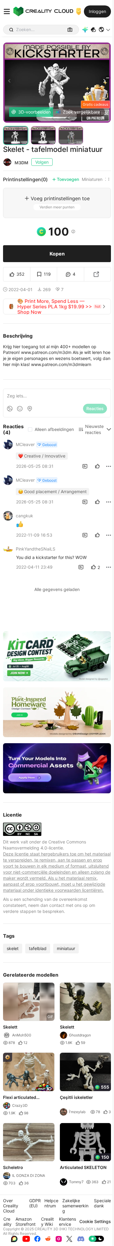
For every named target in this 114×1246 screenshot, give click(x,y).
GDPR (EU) (35, 1203)
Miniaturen (92, 179)
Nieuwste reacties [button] (94, 429)
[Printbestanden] (93, 30)
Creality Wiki (47, 1221)
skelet (13, 948)
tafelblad (38, 948)
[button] (104, 30)
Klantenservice (67, 1221)
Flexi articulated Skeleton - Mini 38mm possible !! (26, 1098)
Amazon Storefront (26, 1221)
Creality (7, 1221)
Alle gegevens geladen (57, 589)
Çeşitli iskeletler (76, 1097)
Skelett (10, 1027)
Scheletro (13, 1167)
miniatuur (66, 948)
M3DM (21, 162)
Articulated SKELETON (83, 1167)
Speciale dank (102, 1203)
